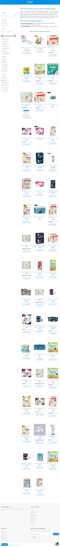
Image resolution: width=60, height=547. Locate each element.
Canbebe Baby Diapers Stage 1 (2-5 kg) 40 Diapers (26, 299)
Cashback (32, 524)
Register (56, 534)
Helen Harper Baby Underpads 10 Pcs (39, 355)
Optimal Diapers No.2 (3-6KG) (40, 408)
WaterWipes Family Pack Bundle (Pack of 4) (26, 48)
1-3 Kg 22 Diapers (26, 112)
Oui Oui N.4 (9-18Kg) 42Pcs (26, 489)
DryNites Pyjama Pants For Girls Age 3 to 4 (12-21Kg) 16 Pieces (26, 464)
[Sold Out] (53, 97)
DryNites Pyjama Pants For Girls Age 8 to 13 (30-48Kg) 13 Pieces (39, 245)
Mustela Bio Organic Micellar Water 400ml (53, 165)
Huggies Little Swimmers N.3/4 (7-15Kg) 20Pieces (26, 76)
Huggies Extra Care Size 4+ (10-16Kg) (52, 217)
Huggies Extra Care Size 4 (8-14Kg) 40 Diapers (53, 138)
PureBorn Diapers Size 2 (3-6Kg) (39, 380)
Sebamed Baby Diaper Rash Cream (53, 436)
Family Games (33, 519)
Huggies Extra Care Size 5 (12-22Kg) (53, 409)
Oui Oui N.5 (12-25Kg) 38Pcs (39, 463)
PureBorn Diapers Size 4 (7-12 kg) (26, 245)
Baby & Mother (33, 512)
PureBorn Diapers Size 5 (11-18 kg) (26, 272)
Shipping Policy (4, 537)
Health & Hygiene (34, 515)
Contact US (3, 532)
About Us (2, 531)
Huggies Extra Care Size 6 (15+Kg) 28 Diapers (53, 245)
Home (9, 5)
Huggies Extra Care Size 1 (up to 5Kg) (52, 48)
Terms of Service (4, 535)
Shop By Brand (33, 520)
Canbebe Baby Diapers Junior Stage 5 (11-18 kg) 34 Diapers (26, 165)
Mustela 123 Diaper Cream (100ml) (39, 47)
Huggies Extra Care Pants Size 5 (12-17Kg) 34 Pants (39, 490)
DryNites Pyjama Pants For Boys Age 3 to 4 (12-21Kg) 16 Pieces (39, 326)
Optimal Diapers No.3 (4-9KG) (26, 380)
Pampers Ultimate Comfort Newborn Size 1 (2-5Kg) (39, 76)
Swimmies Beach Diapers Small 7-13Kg (53, 105)
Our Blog (32, 522)
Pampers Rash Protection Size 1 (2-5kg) (52, 76)
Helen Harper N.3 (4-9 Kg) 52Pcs (39, 191)
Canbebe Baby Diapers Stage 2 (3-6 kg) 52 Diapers (26, 409)
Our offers (32, 510)
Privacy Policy (3, 534)
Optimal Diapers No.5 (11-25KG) (26, 326)
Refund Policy (3, 539)
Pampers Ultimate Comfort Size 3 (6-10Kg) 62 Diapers (53, 355)
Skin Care (32, 514)
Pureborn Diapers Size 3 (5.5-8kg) (39, 299)
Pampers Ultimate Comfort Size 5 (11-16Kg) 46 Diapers (53, 464)
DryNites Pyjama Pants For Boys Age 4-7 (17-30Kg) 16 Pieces (52, 191)
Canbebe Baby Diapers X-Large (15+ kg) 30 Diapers (26, 217)
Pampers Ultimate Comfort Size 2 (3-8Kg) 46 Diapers (53, 272)
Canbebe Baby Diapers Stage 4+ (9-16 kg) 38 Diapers (26, 437)
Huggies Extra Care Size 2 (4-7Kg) (39, 104)
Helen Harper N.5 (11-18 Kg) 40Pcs (39, 138)
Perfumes (32, 517)
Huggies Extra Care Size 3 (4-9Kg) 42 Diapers (39, 272)
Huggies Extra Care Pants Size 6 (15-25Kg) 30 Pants (26, 191)
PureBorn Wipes (39, 436)
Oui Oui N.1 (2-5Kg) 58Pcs (26, 354)
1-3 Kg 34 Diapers (26, 110)
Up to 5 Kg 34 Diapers (26, 115)
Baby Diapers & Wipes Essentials (15, 5)
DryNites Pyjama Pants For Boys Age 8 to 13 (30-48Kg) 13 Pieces (39, 165)
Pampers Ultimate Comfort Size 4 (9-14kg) (53, 380)
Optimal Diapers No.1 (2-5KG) (27, 138)
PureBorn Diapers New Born (26, 104)
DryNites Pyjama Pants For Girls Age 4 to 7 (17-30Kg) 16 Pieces (52, 299)
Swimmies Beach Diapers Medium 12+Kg (39, 217)
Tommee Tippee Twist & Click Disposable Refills (53, 326)
